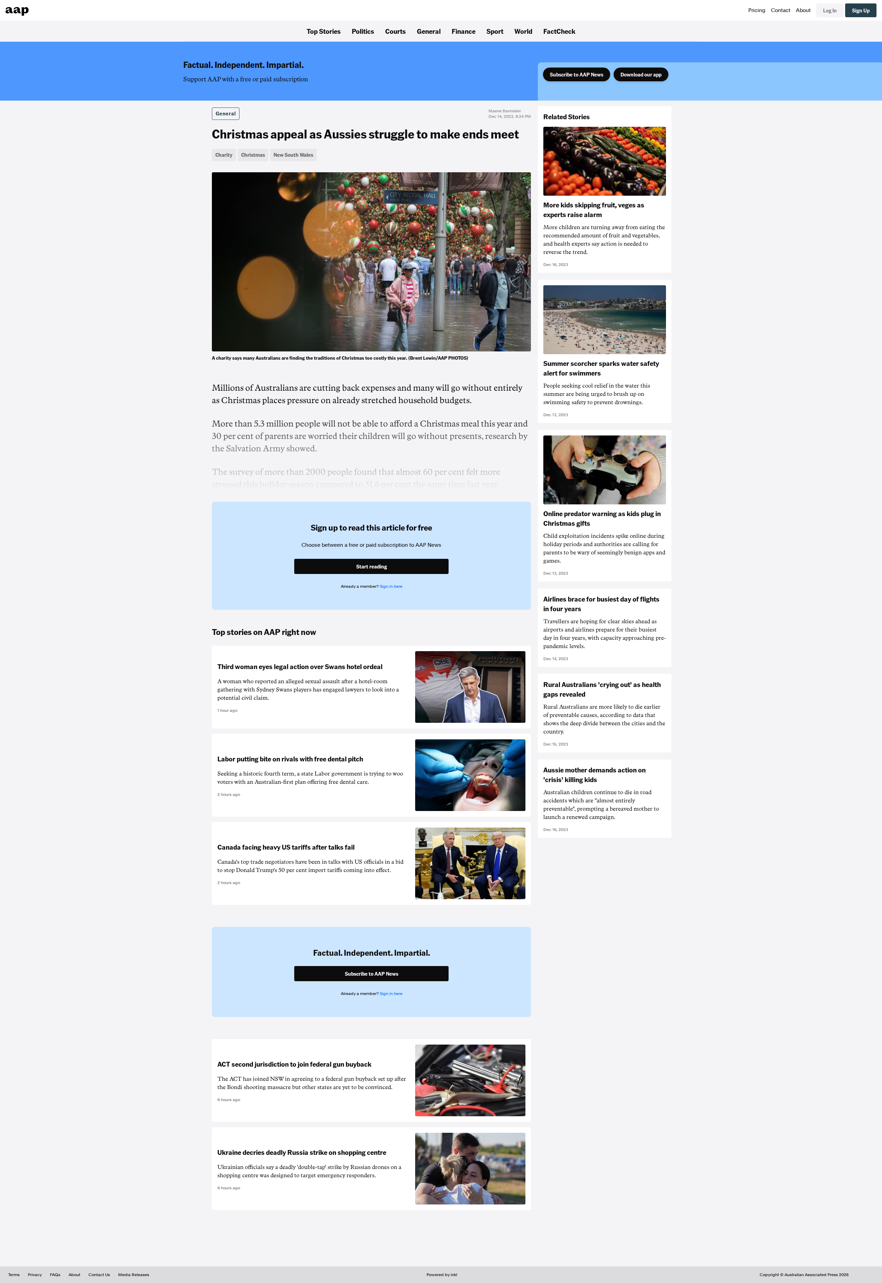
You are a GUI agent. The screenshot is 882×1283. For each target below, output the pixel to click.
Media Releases (133, 1274)
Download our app (641, 74)
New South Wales (293, 154)
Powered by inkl (442, 1274)
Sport (494, 31)
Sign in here (391, 586)
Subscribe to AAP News (576, 74)
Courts (395, 31)
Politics (363, 31)
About (803, 10)
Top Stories (324, 31)
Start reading (371, 566)
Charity (224, 154)
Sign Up (861, 10)
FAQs (55, 1274)
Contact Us (99, 1274)
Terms (14, 1274)
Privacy (35, 1274)
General (429, 31)
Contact (780, 10)
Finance (463, 31)
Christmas (253, 154)
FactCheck (559, 31)
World (523, 31)
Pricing (757, 10)
